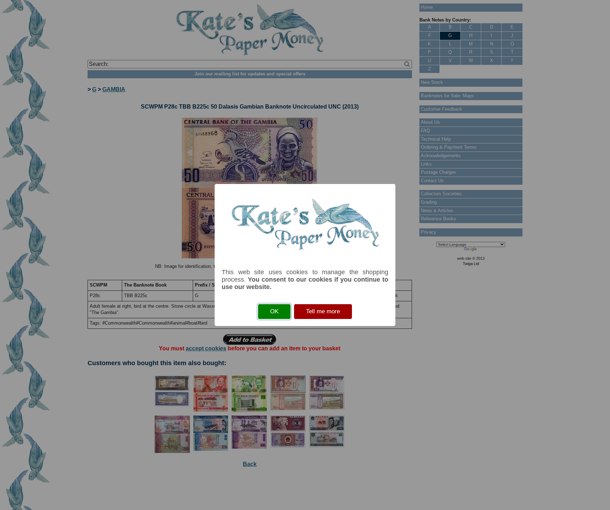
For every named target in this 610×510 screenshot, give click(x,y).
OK (274, 311)
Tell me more (323, 311)
